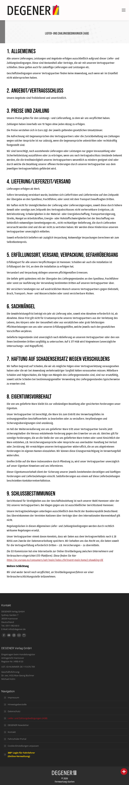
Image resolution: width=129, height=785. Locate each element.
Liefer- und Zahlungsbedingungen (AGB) (27, 718)
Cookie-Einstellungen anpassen (23, 745)
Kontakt (12, 731)
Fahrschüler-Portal (17, 738)
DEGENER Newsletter (18, 725)
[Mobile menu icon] (124, 10)
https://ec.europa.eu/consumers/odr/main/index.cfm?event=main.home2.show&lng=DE (55, 560)
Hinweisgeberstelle (17, 704)
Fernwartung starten (64, 781)
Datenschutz (14, 711)
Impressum (13, 697)
